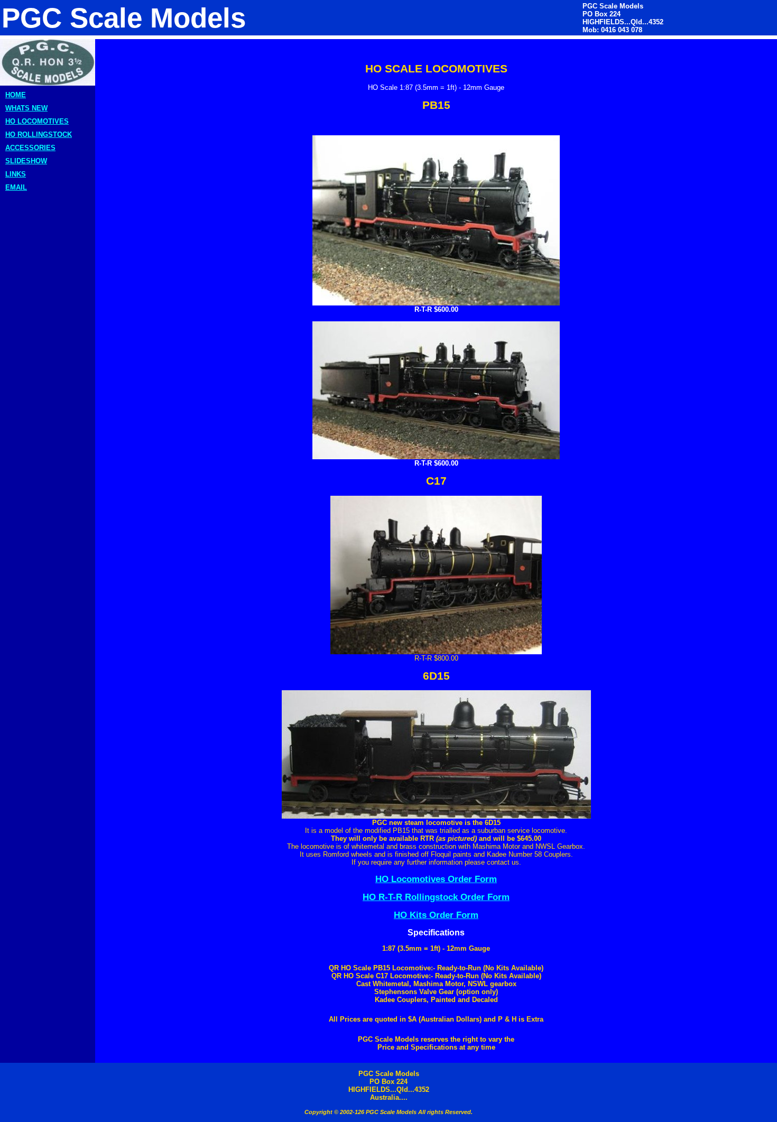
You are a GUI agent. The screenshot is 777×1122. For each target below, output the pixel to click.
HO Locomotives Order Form (436, 879)
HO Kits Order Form (436, 915)
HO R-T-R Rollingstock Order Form (436, 897)
